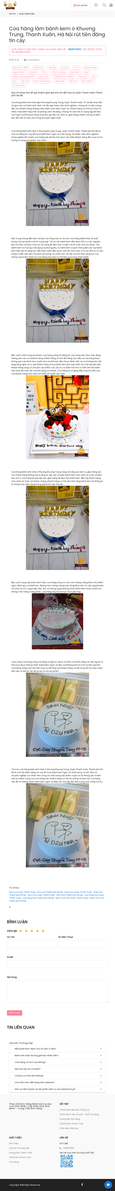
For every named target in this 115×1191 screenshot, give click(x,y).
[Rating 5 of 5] (43, 931)
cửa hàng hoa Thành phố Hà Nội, (38, 898)
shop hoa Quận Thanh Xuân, (78, 892)
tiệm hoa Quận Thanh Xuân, (41, 895)
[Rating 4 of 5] (37, 931)
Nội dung (12, 977)
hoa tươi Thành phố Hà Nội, (50, 892)
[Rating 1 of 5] (20, 931)
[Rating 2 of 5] (26, 931)
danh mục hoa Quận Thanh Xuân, (72, 898)
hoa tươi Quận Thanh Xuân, (22, 892)
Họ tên (11, 937)
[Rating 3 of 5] (32, 931)
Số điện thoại (65, 937)
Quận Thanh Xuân (26, 14)
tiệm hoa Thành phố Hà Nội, (69, 895)
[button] (80, 5)
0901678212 (75, 49)
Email (10, 957)
